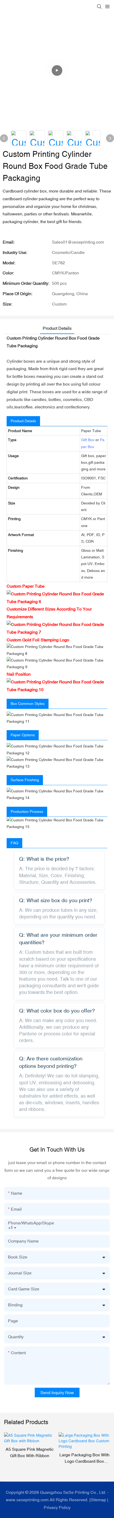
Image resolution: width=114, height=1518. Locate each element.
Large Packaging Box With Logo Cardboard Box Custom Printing (30, 1458)
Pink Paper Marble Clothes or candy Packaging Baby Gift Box (84, 1458)
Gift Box (87, 440)
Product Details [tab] (57, 328)
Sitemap (98, 1499)
